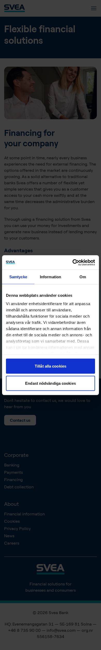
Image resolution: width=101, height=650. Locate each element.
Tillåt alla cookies (50, 366)
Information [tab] (50, 277)
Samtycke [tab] (18, 277)
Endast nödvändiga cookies (50, 383)
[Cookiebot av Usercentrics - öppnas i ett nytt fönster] (72, 262)
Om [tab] (83, 277)
